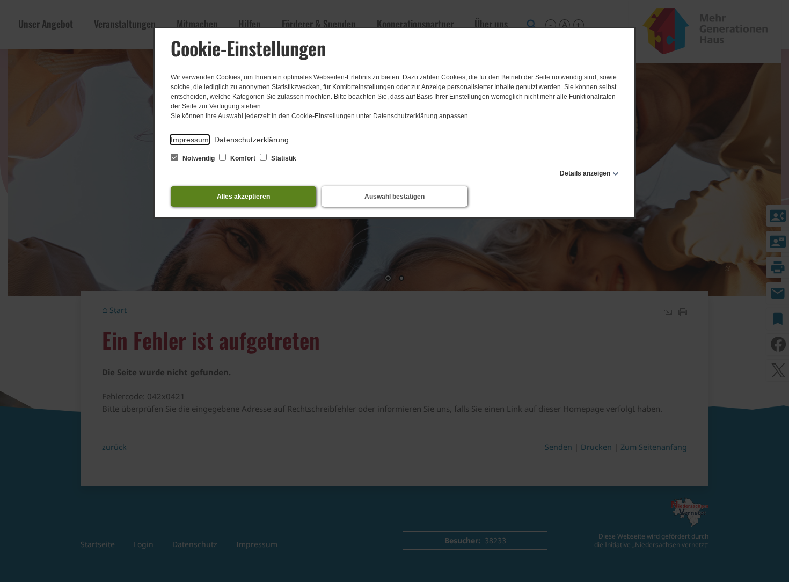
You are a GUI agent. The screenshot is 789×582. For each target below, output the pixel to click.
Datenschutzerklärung (251, 139)
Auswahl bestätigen (394, 196)
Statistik (282, 158)
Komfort (243, 158)
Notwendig (198, 158)
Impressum (190, 139)
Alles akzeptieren (243, 196)
